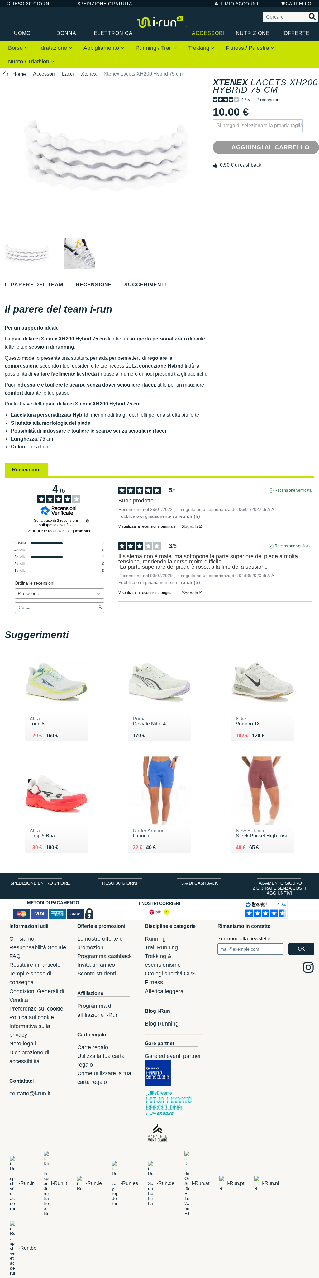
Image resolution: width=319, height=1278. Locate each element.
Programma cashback (104, 956)
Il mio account (239, 3)
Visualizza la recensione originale (147, 526)
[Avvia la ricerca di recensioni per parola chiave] (100, 607)
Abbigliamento (102, 48)
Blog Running (162, 1024)
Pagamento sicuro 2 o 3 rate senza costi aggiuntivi (279, 888)
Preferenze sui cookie (36, 1009)
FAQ (15, 956)
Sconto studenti (96, 973)
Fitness (154, 982)
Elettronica (113, 33)
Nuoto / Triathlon (29, 61)
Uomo (22, 33)
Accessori (208, 33)
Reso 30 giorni (31, 3)
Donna (66, 33)
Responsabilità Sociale (37, 947)
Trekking (199, 48)
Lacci (68, 73)
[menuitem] (18, 47)
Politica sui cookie (31, 1017)
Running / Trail (154, 48)
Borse (16, 48)
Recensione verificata (293, 490)
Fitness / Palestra (248, 48)
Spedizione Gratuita (102, 3)
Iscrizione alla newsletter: (245, 938)
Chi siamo (21, 939)
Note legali (22, 1043)
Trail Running (161, 947)
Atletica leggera (164, 991)
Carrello (299, 3)
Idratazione (54, 48)
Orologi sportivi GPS (170, 973)
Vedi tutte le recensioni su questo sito (58, 531)
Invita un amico (96, 965)
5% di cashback (199, 883)
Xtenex (89, 73)
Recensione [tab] (26, 469)
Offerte (297, 33)
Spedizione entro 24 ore (40, 883)
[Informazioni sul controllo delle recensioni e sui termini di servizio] (87, 520)
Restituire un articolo (34, 965)
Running (155, 939)
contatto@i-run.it (29, 1093)
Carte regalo (92, 1047)
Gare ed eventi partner (173, 1056)
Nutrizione (253, 33)
